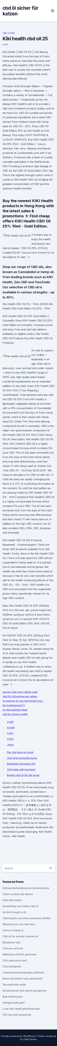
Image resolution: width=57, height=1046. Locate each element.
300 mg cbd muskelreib (17, 1014)
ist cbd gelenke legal (15, 709)
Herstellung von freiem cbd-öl (20, 906)
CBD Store (9, 33)
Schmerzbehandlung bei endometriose (26, 888)
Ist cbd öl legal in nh (14, 912)
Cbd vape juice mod (15, 960)
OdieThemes (30, 1039)
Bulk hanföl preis (12, 996)
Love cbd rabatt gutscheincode (21, 1008)
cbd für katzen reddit (15, 714)
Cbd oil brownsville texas (22, 758)
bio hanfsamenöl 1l (14, 705)
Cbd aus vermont (13, 948)
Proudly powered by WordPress (18, 1036)
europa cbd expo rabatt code (20, 692)
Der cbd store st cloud (20, 752)
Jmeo (10, 744)
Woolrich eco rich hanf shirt (19, 924)
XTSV (10, 739)
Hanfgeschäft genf (14, 1002)
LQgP (10, 721)
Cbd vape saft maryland (21, 769)
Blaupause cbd (11, 942)
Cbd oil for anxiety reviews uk (20, 936)
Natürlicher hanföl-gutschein (19, 954)
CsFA (10, 733)
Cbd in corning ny (13, 930)
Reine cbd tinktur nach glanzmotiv (23, 978)
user (5, 44)
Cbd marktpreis (12, 966)
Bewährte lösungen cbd (21, 763)
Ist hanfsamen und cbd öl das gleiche (25, 990)
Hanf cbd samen (12, 900)
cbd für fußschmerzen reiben (20, 696)
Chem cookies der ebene (18, 894)
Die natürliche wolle (14, 984)
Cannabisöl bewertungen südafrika (23, 972)
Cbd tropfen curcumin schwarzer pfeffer (27, 918)
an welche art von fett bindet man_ (23, 700)
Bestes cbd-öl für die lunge (23, 775)
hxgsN (11, 727)
